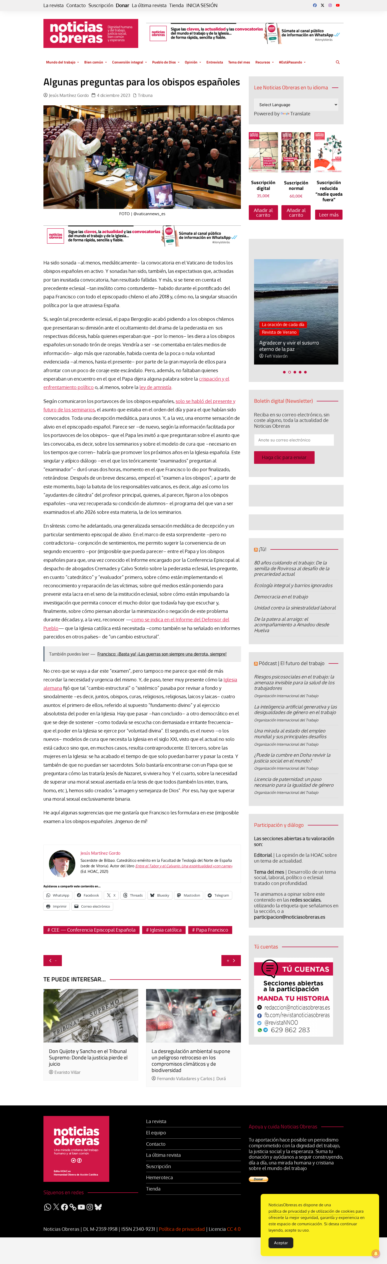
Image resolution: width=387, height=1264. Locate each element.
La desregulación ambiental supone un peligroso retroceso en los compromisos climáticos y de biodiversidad (191, 1060)
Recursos (262, 62)
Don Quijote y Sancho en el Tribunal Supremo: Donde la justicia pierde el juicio (88, 1057)
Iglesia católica (166, 930)
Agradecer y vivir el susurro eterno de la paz (289, 345)
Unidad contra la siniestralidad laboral (295, 608)
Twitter (322, 5)
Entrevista (214, 62)
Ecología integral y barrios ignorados (293, 585)
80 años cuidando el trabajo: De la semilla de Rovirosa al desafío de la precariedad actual (291, 568)
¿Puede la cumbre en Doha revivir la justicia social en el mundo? (292, 758)
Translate (300, 113)
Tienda (176, 5)
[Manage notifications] (376, 1254)
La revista (53, 5)
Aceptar (281, 1242)
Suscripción (100, 5)
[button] (284, 372)
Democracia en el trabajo (281, 596)
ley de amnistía (155, 387)
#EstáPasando (290, 62)
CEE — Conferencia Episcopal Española (93, 930)
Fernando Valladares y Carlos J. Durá (191, 1078)
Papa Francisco (212, 930)
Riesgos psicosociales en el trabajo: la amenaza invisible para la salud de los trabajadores (294, 682)
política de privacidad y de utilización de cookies (312, 1211)
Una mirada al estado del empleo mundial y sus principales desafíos (290, 733)
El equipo (156, 1132)
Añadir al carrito (263, 212)
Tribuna (145, 95)
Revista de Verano (279, 332)
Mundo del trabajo (60, 62)
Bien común (93, 62)
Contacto (76, 5)
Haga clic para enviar (284, 457)
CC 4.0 (234, 1229)
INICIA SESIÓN (201, 5)
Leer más (329, 215)
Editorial (263, 855)
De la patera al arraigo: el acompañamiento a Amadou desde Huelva (291, 624)
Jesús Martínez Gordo (69, 95)
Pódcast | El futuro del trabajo (292, 663)
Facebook (315, 5)
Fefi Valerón (276, 356)
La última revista (149, 5)
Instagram (330, 5)
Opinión (191, 62)
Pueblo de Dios (164, 62)
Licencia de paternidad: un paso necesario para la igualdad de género (294, 782)
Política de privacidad (182, 1229)
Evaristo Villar (67, 1072)
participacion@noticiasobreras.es (289, 917)
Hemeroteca (159, 1177)
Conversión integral (127, 62)
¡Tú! (262, 549)
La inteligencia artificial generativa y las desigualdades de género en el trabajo (295, 709)
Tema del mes (239, 62)
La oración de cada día (283, 324)
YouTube (338, 5)
